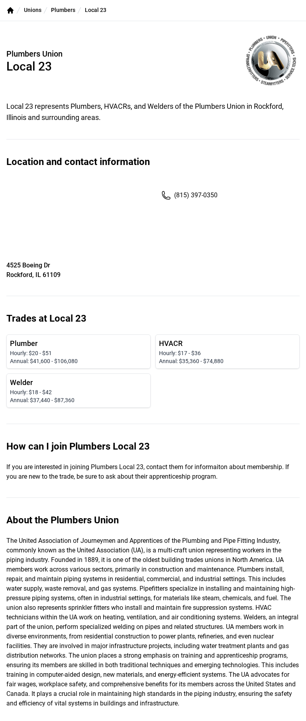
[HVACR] (227, 351)
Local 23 (95, 10)
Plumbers (63, 10)
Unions (32, 10)
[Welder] (78, 390)
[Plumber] (78, 351)
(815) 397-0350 (196, 195)
